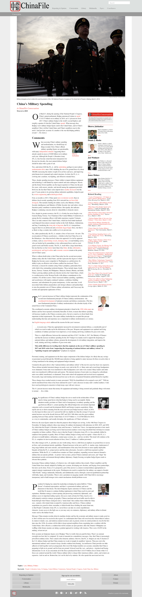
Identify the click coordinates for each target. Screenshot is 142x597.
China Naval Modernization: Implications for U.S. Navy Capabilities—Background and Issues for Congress (100, 254)
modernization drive (38, 169)
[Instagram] (71, 593)
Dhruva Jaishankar (96, 126)
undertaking (63, 167)
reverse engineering (40, 194)
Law (25, 565)
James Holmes (93, 175)
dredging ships (63, 241)
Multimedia (93, 8)
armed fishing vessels (50, 241)
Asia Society (125, 593)
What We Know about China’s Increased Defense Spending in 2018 (100, 213)
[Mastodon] (80, 593)
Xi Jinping (44, 569)
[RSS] (85, 593)
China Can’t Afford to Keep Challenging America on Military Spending (100, 279)
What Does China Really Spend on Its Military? (99, 207)
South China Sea (88, 569)
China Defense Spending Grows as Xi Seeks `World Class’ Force (99, 235)
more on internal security (65, 198)
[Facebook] (61, 593)
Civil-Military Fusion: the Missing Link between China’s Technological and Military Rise (100, 247)
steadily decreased (70, 189)
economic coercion (62, 250)
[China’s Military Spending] (71, 56)
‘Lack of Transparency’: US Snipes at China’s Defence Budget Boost (99, 197)
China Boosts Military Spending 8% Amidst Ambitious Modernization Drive (99, 223)
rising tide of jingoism (56, 225)
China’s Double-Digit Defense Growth (100, 285)
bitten (65, 248)
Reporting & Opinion (59, 8)
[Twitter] (66, 593)
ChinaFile (30, 6)
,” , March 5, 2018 (102, 220)
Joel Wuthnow (93, 157)
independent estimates (46, 151)
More (99, 135)
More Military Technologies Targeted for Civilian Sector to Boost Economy (100, 261)
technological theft (56, 194)
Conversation (73, 8)
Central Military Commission (56, 569)
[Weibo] (76, 593)
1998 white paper (85, 309)
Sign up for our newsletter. (71, 575)
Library (83, 8)
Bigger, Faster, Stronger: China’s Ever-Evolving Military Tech (99, 240)
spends (63, 123)
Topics (102, 8)
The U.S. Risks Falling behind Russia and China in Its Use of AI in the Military (100, 266)
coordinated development (46, 301)
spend (78, 116)
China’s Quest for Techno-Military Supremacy (98, 229)
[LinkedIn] (56, 593)
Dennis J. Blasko (94, 140)
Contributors (111, 8)
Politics (35, 565)
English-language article (42, 322)
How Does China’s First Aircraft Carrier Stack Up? (100, 274)
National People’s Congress (74, 569)
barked (50, 248)
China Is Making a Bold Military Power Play (100, 203)
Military (30, 565)
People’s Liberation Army (33, 569)
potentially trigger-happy (64, 228)
